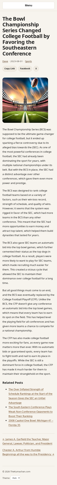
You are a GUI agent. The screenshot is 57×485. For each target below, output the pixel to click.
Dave (5, 61)
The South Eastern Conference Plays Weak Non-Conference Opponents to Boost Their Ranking (31, 411)
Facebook (25, 68)
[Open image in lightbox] (28, 100)
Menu (28, 5)
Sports (28, 61)
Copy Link (9, 68)
